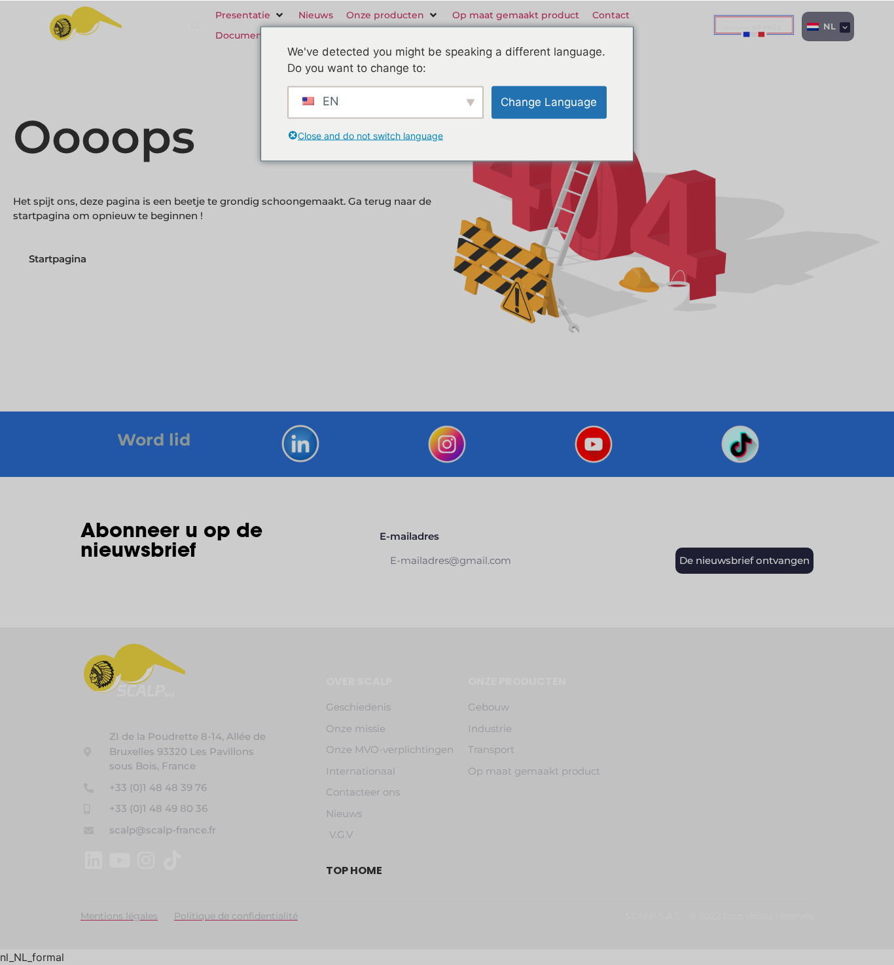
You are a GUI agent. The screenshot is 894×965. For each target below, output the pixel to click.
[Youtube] (120, 860)
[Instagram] (146, 860)
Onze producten (517, 681)
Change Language (549, 101)
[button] (250, 15)
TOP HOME (354, 870)
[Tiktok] (172, 860)
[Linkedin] (93, 860)
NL (828, 26)
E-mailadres (409, 536)
